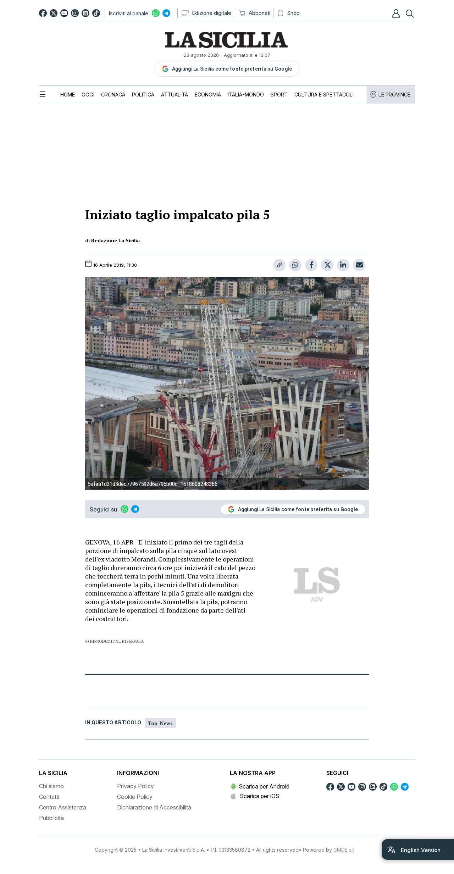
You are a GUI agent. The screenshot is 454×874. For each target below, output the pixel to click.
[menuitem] (67, 94)
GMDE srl (343, 850)
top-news (160, 723)
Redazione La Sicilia (115, 240)
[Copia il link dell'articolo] (279, 265)
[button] (397, 13)
